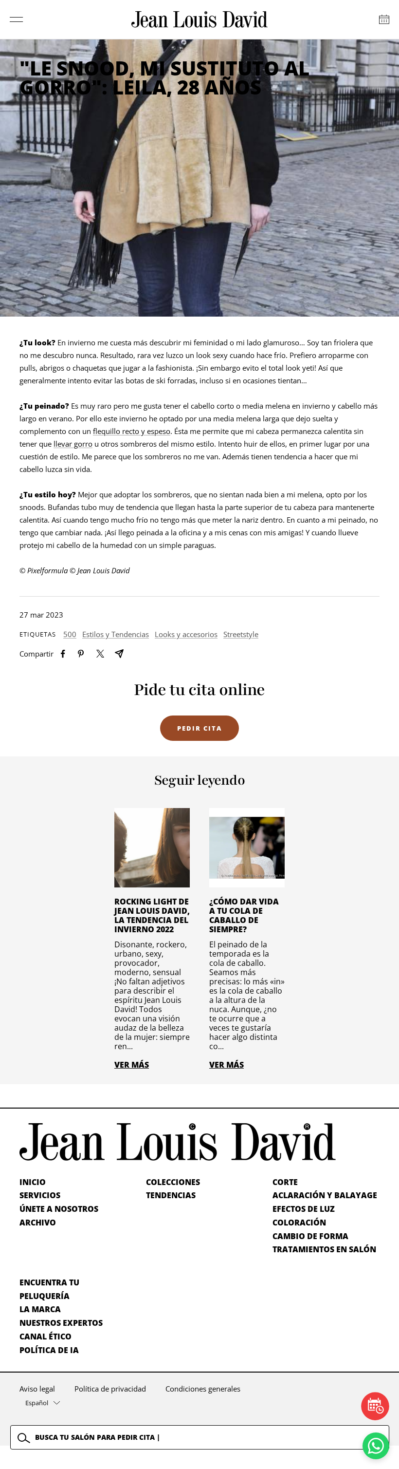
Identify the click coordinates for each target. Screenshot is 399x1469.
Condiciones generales (202, 1389)
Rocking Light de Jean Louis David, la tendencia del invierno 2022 (152, 915)
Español (36, 1402)
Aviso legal (37, 1389)
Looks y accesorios (186, 634)
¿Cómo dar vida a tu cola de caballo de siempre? (244, 915)
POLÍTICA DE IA (49, 1350)
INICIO (32, 1182)
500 (69, 634)
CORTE (285, 1182)
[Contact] (384, 19)
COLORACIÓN (299, 1222)
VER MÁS (131, 1064)
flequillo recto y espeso (131, 431)
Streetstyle (240, 634)
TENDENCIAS (171, 1195)
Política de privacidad (110, 1389)
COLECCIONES (173, 1182)
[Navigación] (16, 19)
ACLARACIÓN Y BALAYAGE (324, 1195)
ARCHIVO (37, 1222)
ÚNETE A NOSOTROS (58, 1209)
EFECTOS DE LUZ (303, 1209)
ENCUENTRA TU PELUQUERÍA (49, 1289)
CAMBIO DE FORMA (310, 1236)
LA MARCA (40, 1309)
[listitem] (63, 654)
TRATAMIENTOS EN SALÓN (324, 1249)
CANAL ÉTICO (45, 1336)
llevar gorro (73, 444)
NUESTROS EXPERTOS (61, 1323)
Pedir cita (199, 728)
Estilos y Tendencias (115, 634)
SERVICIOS (39, 1195)
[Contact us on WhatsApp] (376, 1445)
